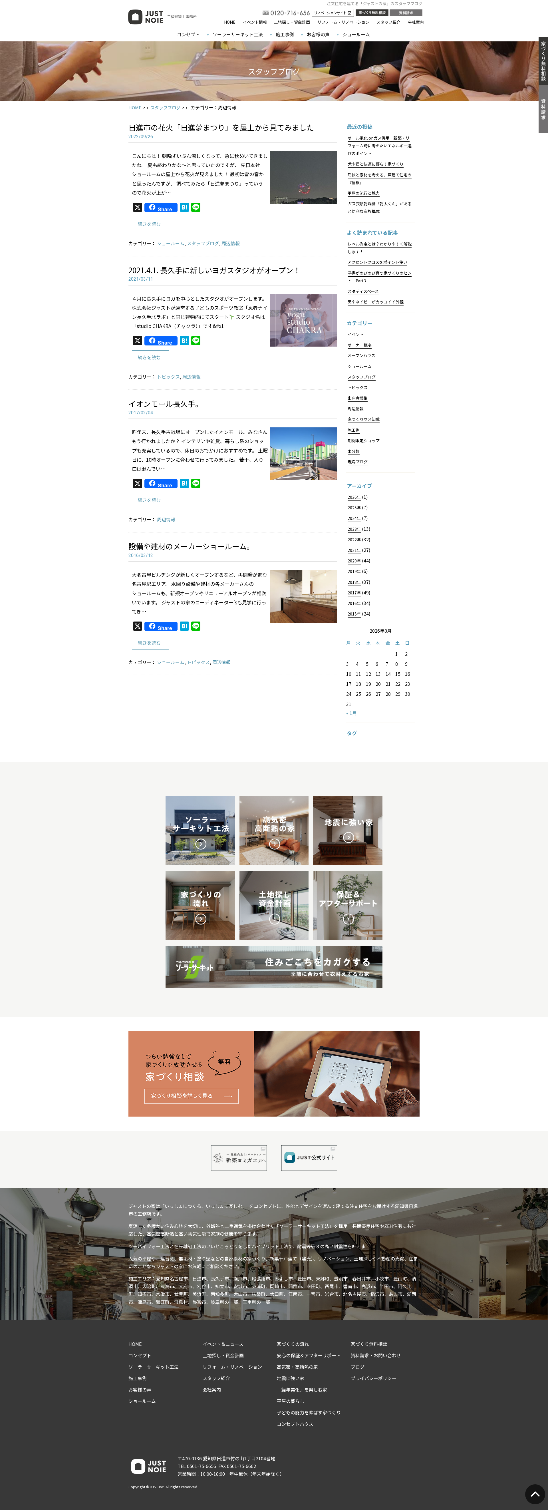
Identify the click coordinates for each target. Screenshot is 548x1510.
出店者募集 (358, 398)
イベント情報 (255, 22)
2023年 (354, 529)
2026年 (354, 497)
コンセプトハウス (295, 1423)
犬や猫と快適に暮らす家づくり (376, 164)
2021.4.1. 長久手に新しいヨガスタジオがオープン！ (214, 270)
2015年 (354, 614)
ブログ (357, 1366)
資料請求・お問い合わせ (376, 1355)
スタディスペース (363, 291)
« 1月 (351, 712)
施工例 (354, 430)
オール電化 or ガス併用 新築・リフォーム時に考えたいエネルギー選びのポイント (380, 145)
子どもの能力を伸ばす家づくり (309, 1412)
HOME (229, 22)
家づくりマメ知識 (364, 419)
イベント (356, 334)
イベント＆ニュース (223, 1343)
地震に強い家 (290, 1378)
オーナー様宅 (360, 345)
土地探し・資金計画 (292, 22)
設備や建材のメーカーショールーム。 (191, 546)
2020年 (354, 561)
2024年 (354, 518)
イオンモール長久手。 (165, 403)
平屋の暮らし (290, 1401)
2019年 (354, 571)
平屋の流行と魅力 (364, 193)
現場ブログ (358, 462)
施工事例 (285, 34)
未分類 (354, 451)
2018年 (354, 582)
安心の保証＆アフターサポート (309, 1355)
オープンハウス (361, 355)
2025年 (354, 507)
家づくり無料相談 (369, 1343)
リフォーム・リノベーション (343, 22)
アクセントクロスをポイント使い (377, 262)
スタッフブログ (165, 107)
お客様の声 (318, 34)
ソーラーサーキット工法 (238, 34)
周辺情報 (230, 243)
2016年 (354, 603)
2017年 (354, 593)
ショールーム (356, 34)
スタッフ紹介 (388, 22)
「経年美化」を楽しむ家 (302, 1389)
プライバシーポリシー (373, 1378)
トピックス (168, 376)
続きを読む (149, 223)
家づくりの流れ (293, 1343)
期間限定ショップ (364, 440)
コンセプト (188, 34)
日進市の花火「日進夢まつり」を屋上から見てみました (221, 127)
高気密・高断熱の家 (297, 1366)
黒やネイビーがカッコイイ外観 (376, 302)
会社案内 (416, 22)
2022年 (354, 539)
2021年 (354, 550)
